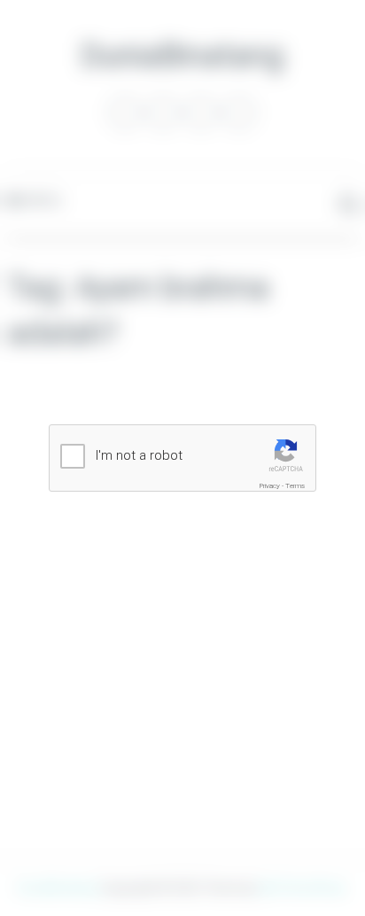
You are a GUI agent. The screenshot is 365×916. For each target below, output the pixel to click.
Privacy (270, 486)
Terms (295, 486)
